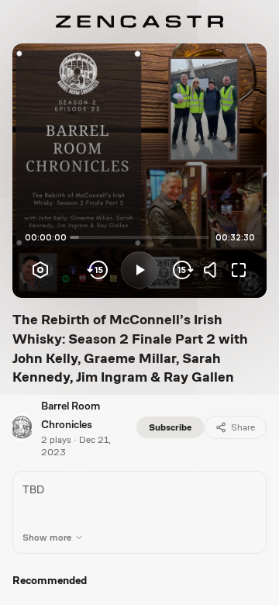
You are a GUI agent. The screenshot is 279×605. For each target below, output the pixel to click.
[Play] (139, 270)
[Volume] (214, 270)
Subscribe (170, 427)
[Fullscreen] (238, 270)
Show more (46, 537)
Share (243, 427)
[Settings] (40, 270)
